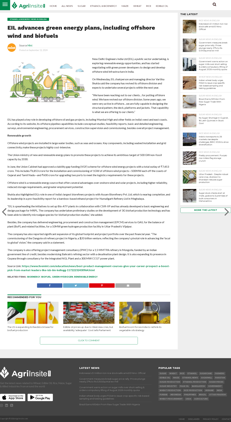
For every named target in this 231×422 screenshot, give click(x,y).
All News (67, 6)
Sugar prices (216, 382)
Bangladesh (198, 386)
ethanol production (194, 382)
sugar (163, 373)
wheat (173, 373)
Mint (30, 45)
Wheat (137, 6)
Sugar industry (168, 386)
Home (53, 6)
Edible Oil (162, 6)
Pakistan (220, 378)
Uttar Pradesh (217, 395)
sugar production (170, 382)
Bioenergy (33, 277)
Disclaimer (194, 419)
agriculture (201, 399)
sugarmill (206, 378)
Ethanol (192, 373)
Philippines (190, 395)
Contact (226, 419)
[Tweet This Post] (75, 284)
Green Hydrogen (62, 277)
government (215, 386)
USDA (188, 399)
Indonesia (175, 395)
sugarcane (206, 373)
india (219, 390)
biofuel (46, 277)
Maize (125, 6)
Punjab (163, 395)
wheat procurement (171, 399)
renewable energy (86, 277)
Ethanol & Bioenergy (103, 6)
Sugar (82, 6)
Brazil (202, 395)
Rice (148, 6)
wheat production (170, 390)
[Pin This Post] (102, 284)
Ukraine (209, 390)
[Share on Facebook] (49, 284)
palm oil (184, 386)
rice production (193, 390)
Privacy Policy (210, 419)
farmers (219, 373)
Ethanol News (190, 378)
